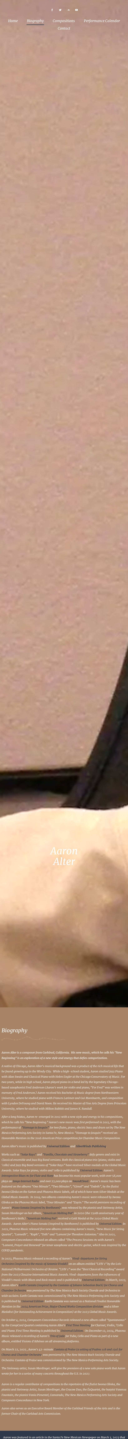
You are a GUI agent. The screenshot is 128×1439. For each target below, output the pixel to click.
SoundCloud (80, 1181)
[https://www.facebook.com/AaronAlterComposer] (52, 10)
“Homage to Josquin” (35, 1127)
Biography (35, 21)
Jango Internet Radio (26, 1181)
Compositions (64, 21)
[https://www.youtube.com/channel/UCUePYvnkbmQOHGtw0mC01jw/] (76, 10)
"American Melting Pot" (58, 1213)
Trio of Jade (57, 1336)
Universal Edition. (92, 1170)
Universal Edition (32, 1301)
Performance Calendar (102, 21)
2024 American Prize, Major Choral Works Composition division (62, 1306)
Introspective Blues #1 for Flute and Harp (27, 1175)
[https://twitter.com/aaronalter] (60, 10)
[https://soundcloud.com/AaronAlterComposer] (68, 10)
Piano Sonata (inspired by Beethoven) (36, 1207)
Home (13, 21)
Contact (64, 28)
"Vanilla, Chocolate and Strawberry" (66, 1154)
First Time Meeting (78, 1325)
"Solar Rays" (28, 1154)
